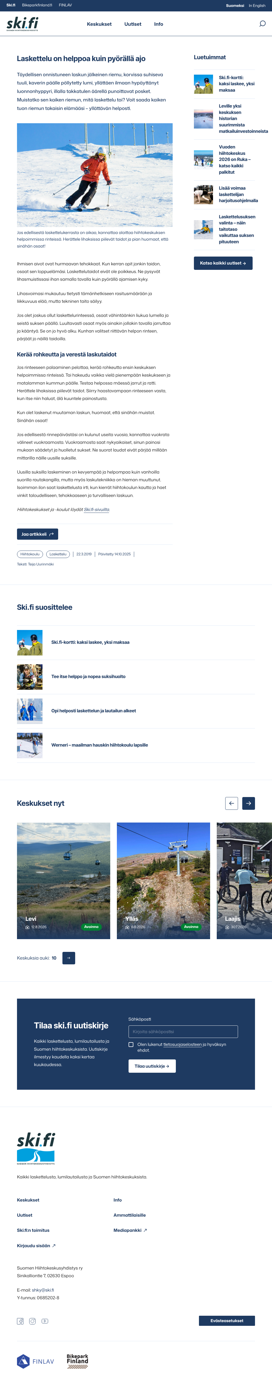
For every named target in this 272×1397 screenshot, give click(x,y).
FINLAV (65, 5)
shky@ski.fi (43, 1290)
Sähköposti (140, 1019)
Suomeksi (235, 5)
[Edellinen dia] (231, 803)
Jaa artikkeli (34, 534)
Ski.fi (11, 5)
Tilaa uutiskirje (150, 1066)
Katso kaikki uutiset (220, 263)
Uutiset (133, 23)
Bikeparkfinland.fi (37, 5)
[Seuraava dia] (248, 803)
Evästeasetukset (227, 1320)
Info (158, 23)
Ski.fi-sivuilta (96, 509)
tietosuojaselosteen (182, 1044)
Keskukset (99, 23)
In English (257, 5)
